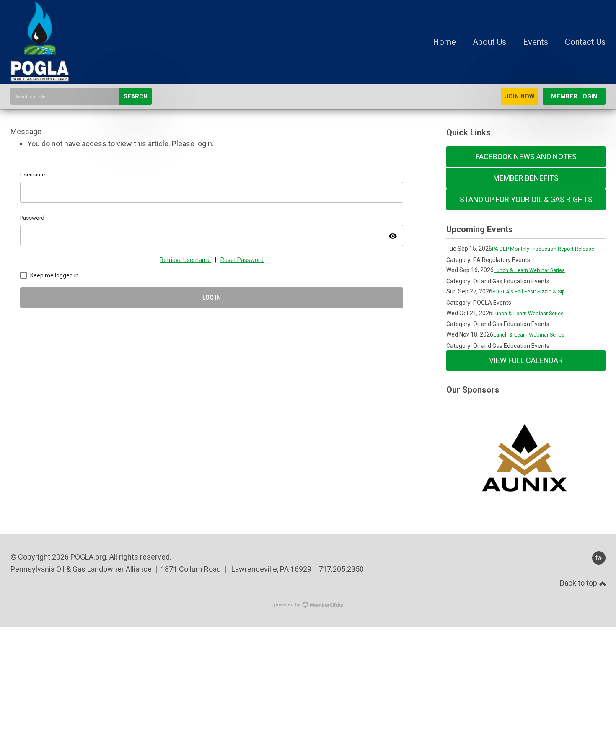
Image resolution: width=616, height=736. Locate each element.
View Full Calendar (526, 360)
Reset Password (242, 260)
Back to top (579, 582)
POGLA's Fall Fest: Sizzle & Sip (528, 291)
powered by (287, 604)
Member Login (574, 96)
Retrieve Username (185, 260)
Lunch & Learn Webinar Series (529, 270)
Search (136, 96)
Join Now (519, 96)
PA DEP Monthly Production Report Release (543, 249)
